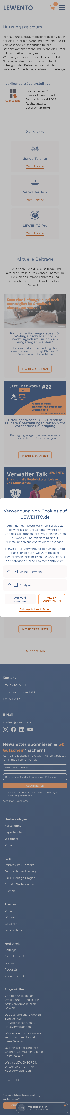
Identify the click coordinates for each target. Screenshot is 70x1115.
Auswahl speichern (20, 599)
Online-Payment (31, 571)
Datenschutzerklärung (35, 609)
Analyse (25, 585)
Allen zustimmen (52, 599)
